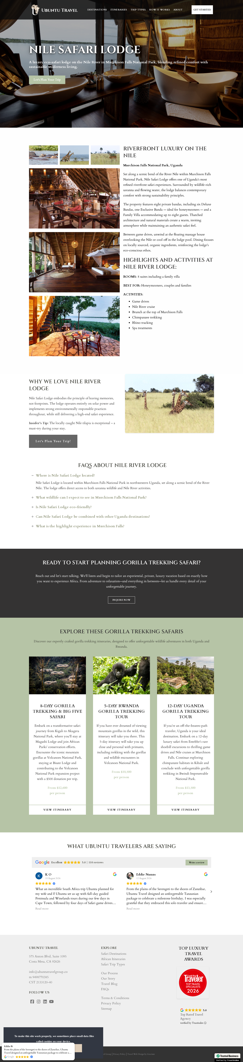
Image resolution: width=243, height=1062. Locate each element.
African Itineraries (113, 959)
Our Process (109, 973)
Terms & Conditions (115, 998)
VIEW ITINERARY (57, 809)
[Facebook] (32, 1001)
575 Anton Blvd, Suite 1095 (48, 956)
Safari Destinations (113, 954)
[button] (211, 891)
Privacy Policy (111, 1003)
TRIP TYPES (138, 9)
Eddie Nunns (55, 874)
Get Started (202, 9)
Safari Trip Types (113, 964)
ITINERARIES (118, 9)
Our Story (108, 978)
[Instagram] (38, 1001)
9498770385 (41, 977)
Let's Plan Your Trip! (53, 441)
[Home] (54, 10)
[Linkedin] (45, 1001)
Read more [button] (42, 909)
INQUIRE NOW (121, 600)
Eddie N (8, 1046)
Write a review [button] (196, 862)
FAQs (105, 989)
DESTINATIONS (97, 9)
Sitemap (106, 1009)
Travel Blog (109, 984)
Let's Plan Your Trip (47, 80)
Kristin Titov (145, 874)
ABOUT (178, 9)
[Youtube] (51, 1001)
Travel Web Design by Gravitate (141, 1054)
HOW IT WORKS (159, 9)
